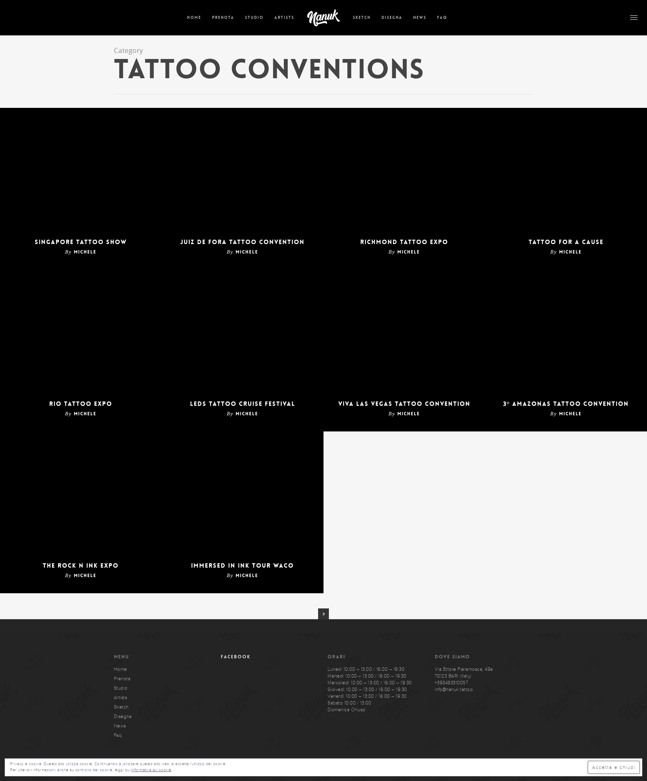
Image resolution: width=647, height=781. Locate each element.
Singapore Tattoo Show (81, 242)
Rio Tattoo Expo (80, 404)
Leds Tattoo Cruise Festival (242, 404)
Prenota (223, 17)
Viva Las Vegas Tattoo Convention (404, 404)
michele (85, 252)
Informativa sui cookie (151, 770)
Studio (254, 17)
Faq (442, 17)
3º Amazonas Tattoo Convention (566, 404)
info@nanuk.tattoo (454, 689)
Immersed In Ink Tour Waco (242, 566)
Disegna (391, 17)
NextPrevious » (323, 613)
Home (194, 17)
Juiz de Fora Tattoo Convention (242, 242)
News (419, 17)
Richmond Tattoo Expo (404, 242)
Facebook (235, 657)
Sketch (362, 17)
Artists (284, 17)
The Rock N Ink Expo (81, 566)
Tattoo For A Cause (566, 242)
